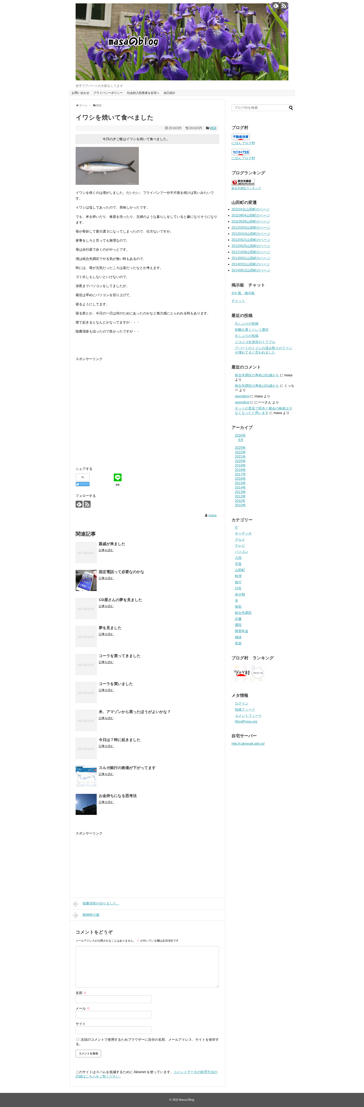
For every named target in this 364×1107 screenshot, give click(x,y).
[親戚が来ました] (86, 552)
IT (236, 528)
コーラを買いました (116, 684)
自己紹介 (169, 92)
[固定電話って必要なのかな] (86, 580)
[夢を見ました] (86, 636)
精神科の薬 (91, 915)
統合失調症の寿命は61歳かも (257, 375)
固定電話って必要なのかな (121, 572)
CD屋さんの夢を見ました (120, 600)
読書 (238, 619)
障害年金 (241, 631)
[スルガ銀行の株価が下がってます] (86, 776)
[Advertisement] (111, 415)
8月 (241, 440)
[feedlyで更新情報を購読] (275, 5)
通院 (238, 625)
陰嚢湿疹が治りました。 (101, 903)
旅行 (238, 582)
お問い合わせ (80, 92)
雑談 (213, 128)
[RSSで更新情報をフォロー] (283, 5)
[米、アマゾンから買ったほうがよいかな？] (86, 720)
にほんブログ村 (243, 143)
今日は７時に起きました (120, 740)
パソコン (241, 552)
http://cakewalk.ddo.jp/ (248, 743)
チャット (238, 301)
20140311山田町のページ (251, 264)
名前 (81, 993)
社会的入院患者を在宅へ (143, 92)
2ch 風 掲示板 (243, 293)
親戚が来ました (112, 544)
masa (212, 515)
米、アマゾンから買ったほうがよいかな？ (135, 712)
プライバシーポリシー (108, 92)
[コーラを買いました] (86, 692)
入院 (238, 558)
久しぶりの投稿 (246, 323)
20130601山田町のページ (251, 258)
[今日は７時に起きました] (86, 748)
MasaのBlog (186, 1099)
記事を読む (106, 550)
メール (83, 1008)
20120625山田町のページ (251, 246)
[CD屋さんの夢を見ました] (86, 608)
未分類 (240, 594)
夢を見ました (110, 628)
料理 (238, 576)
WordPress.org (246, 721)
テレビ (240, 545)
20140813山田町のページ (251, 270)
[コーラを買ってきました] (86, 664)
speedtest (242, 396)
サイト (81, 1024)
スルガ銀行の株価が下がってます (127, 768)
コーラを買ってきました (120, 656)
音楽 (238, 643)
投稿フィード (245, 709)
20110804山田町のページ (251, 215)
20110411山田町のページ (250, 209)
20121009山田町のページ (251, 252)
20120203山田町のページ (251, 227)
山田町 (240, 570)
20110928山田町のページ (251, 221)
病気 (238, 606)
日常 (238, 588)
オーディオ (243, 533)
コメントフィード (248, 715)
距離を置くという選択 (252, 329)
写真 (238, 564)
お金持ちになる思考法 (118, 796)
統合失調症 (243, 613)
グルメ (240, 539)
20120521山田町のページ (251, 240)
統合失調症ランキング (246, 188)
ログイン (241, 703)
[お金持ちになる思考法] (86, 804)
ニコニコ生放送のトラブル (255, 342)
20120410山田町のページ (251, 234)
